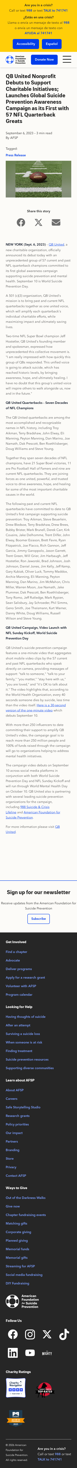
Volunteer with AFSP (21, 986)
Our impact (14, 1133)
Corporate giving (18, 1232)
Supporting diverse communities (30, 1068)
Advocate (13, 960)
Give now (13, 1206)
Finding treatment (19, 1051)
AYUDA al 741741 (38, 33)
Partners (12, 1141)
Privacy (11, 1167)
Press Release (16, 155)
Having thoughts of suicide (25, 1017)
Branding (12, 1150)
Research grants (18, 1116)
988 (29, 10)
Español (52, 44)
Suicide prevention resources (27, 1059)
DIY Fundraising (17, 1283)
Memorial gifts (17, 1257)
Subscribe (38, 919)
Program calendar (19, 994)
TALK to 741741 (56, 10)
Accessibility (26, 44)
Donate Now (44, 59)
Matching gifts (16, 1223)
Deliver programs (19, 969)
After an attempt (18, 1025)
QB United (56, 244)
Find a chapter (16, 952)
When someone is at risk (24, 1042)
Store (10, 1158)
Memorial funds (17, 1249)
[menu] (67, 59)
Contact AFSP (16, 1176)
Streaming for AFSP (20, 1266)
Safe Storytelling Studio (23, 1107)
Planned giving (17, 1240)
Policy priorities (17, 1124)
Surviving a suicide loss (23, 1034)
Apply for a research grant (25, 977)
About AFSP (15, 1090)
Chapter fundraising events (26, 1215)
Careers (11, 1099)
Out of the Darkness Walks (25, 1198)
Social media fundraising (24, 1275)
